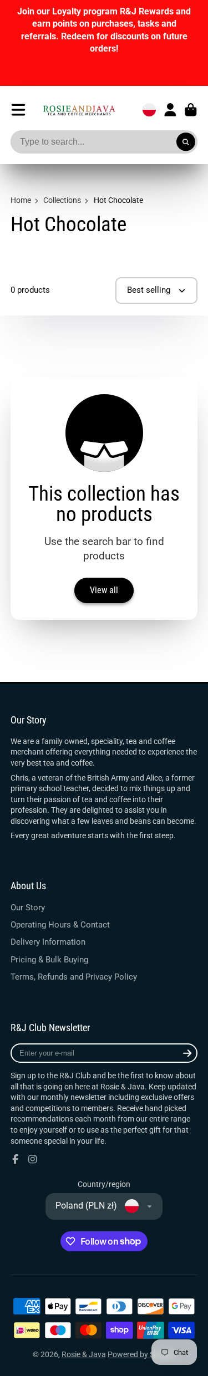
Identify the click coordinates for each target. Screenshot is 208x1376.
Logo (79, 110)
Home (21, 200)
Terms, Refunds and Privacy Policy (74, 977)
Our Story (28, 908)
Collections (62, 200)
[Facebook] (16, 1159)
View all (104, 590)
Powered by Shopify (142, 1354)
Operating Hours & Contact (60, 925)
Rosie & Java (84, 1354)
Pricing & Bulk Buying (49, 960)
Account (170, 109)
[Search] (185, 141)
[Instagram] (33, 1159)
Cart (190, 109)
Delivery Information (48, 942)
